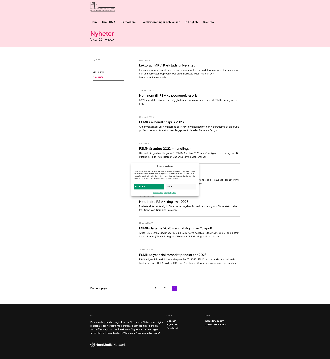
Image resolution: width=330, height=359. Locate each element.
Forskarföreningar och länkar (161, 22)
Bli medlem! (128, 22)
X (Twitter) (173, 324)
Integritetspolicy (170, 193)
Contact (171, 321)
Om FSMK (108, 22)
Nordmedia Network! (148, 333)
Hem (94, 22)
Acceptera (140, 186)
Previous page (98, 288)
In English (191, 22)
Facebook (172, 328)
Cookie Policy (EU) (215, 324)
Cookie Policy (158, 193)
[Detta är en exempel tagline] (102, 7)
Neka (169, 186)
